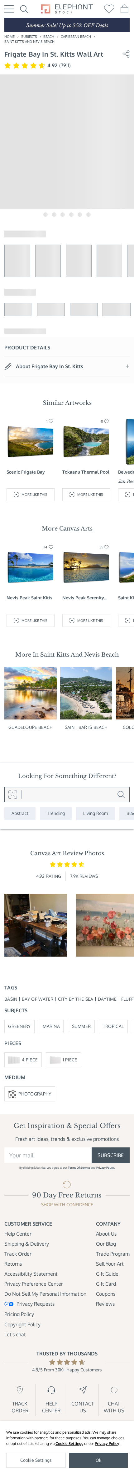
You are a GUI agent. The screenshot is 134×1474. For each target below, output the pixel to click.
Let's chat (15, 1334)
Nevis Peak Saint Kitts (29, 597)
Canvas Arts (76, 528)
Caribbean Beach (76, 36)
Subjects (29, 36)
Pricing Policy (19, 1314)
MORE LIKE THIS (34, 494)
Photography (34, 1093)
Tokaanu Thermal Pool (85, 472)
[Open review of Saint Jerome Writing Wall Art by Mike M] (35, 925)
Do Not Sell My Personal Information (45, 1294)
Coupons (105, 1294)
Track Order (17, 1254)
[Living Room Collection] (95, 813)
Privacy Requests (36, 1304)
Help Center (17, 1234)
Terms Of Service (79, 1167)
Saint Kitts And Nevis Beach (29, 41)
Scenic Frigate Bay (26, 472)
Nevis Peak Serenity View (83, 598)
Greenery (19, 1026)
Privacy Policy (107, 1443)
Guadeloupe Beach (30, 727)
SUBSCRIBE (111, 1155)
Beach (48, 36)
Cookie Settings (69, 1443)
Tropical (113, 1026)
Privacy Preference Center (33, 1284)
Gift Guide (107, 1274)
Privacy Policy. (105, 1167)
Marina (51, 1026)
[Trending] (56, 813)
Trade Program (113, 1254)
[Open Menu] (9, 9)
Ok (98, 1460)
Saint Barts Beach (86, 727)
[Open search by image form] (13, 794)
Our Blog (106, 1244)
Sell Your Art (110, 1264)
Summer (81, 1026)
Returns (13, 1264)
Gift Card (106, 1284)
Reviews (105, 1304)
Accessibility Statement (31, 1274)
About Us (106, 1234)
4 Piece (30, 1059)
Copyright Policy (22, 1324)
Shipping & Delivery (26, 1244)
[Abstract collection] (20, 813)
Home (9, 36)
